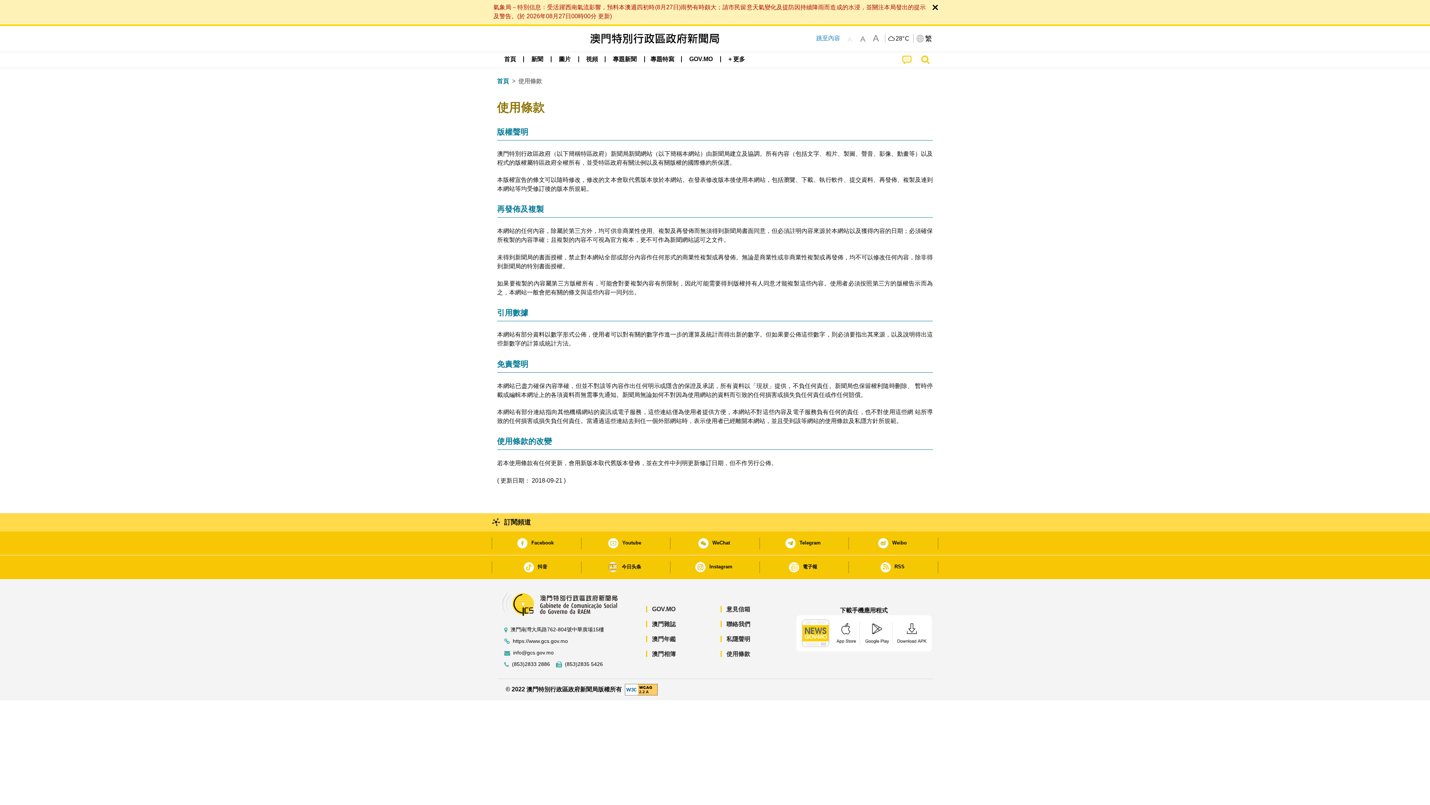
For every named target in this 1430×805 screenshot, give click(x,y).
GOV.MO (664, 609)
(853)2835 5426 (584, 664)
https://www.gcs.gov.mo (540, 641)
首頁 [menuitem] (510, 59)
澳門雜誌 (664, 624)
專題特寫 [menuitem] (662, 59)
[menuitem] (537, 59)
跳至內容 (828, 38)
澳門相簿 (664, 654)
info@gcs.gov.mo (533, 653)
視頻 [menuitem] (592, 59)
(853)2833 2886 (531, 664)
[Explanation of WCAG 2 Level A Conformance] (641, 689)
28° (903, 39)
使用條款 (738, 654)
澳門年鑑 (664, 639)
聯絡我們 (738, 624)
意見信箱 (738, 609)
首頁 (503, 81)
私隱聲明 (738, 639)
